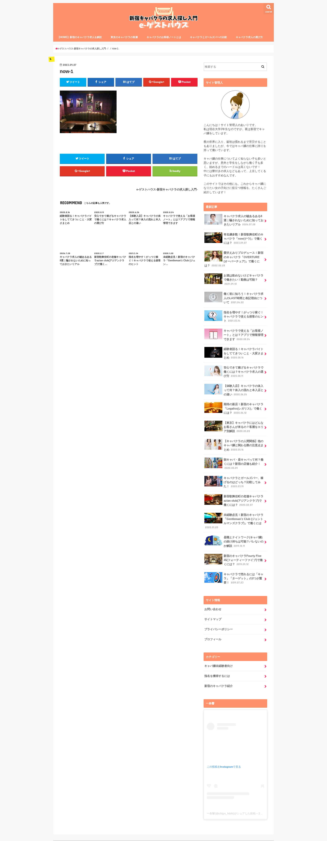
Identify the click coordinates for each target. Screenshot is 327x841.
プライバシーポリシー (218, 629)
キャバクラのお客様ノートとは (164, 37)
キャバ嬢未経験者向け (218, 665)
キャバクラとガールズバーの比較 (208, 37)
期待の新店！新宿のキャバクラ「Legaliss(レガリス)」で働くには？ (243, 408)
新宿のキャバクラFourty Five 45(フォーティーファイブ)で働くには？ (243, 560)
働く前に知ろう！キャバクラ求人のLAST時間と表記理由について (243, 298)
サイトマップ (212, 619)
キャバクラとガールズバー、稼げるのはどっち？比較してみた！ (243, 482)
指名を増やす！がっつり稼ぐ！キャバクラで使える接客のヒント (243, 316)
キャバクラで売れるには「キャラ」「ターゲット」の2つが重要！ (243, 578)
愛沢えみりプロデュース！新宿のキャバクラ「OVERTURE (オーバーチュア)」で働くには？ (233, 259)
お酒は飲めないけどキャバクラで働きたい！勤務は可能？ (243, 279)
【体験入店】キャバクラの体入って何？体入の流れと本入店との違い (243, 390)
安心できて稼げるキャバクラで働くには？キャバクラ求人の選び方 (243, 371)
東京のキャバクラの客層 (124, 37)
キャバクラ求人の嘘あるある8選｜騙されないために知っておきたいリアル (243, 220)
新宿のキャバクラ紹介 (218, 685)
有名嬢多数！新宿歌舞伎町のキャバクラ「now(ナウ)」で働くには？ (243, 238)
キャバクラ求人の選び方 (249, 37)
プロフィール (212, 639)
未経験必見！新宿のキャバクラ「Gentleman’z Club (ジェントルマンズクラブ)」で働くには (234, 521)
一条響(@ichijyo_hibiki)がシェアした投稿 (231, 813)
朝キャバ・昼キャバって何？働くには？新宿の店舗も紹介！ (243, 463)
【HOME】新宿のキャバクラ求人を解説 (80, 37)
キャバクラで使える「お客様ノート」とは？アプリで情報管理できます (243, 335)
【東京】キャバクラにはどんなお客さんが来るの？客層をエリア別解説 (243, 427)
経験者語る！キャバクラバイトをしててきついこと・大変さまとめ (243, 353)
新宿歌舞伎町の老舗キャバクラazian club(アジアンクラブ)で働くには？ (243, 500)
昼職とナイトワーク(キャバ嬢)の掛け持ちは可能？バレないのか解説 (243, 541)
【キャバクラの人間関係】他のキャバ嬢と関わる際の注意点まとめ (243, 445)
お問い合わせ (212, 609)
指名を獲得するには (217, 675)
